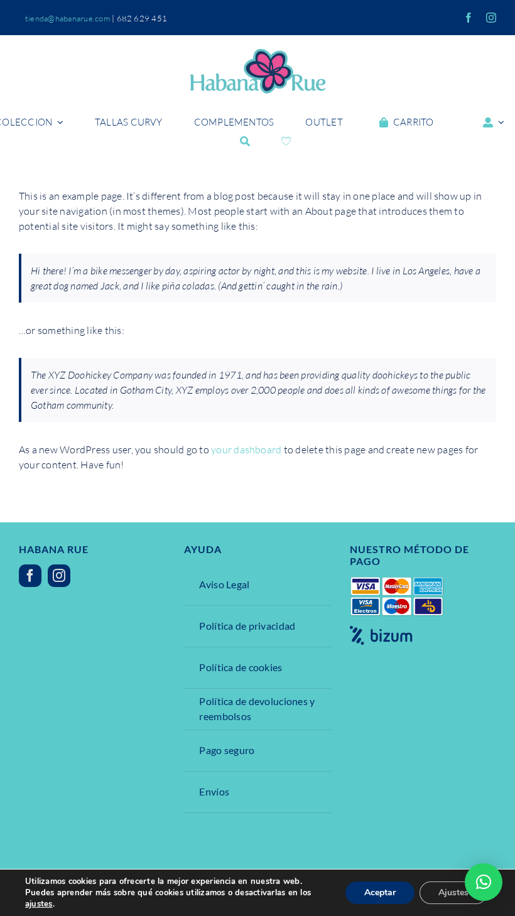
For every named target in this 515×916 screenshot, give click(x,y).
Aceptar (380, 892)
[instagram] (491, 18)
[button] (483, 882)
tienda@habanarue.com (67, 18)
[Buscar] (245, 141)
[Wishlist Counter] (286, 141)
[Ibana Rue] (257, 54)
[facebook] (469, 18)
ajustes (39, 904)
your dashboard (246, 449)
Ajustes (453, 892)
